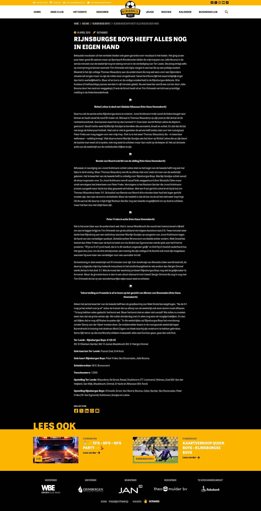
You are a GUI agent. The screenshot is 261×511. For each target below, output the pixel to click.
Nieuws (166, 12)
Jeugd (150, 12)
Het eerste (80, 12)
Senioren (102, 12)
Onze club (56, 12)
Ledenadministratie (75, 2)
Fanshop (57, 2)
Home (37, 12)
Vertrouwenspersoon (101, 2)
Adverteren (41, 2)
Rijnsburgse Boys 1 (101, 23)
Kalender (185, 12)
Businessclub (208, 12)
